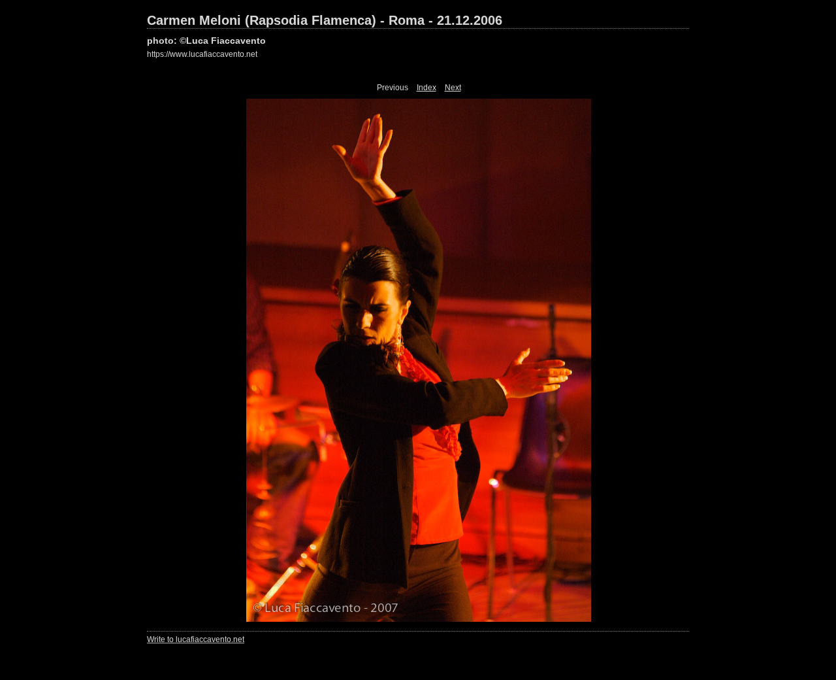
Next (453, 87)
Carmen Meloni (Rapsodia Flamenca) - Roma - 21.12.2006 (324, 20)
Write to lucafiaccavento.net (195, 639)
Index (426, 87)
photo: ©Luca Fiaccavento (206, 40)
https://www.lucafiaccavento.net (202, 54)
